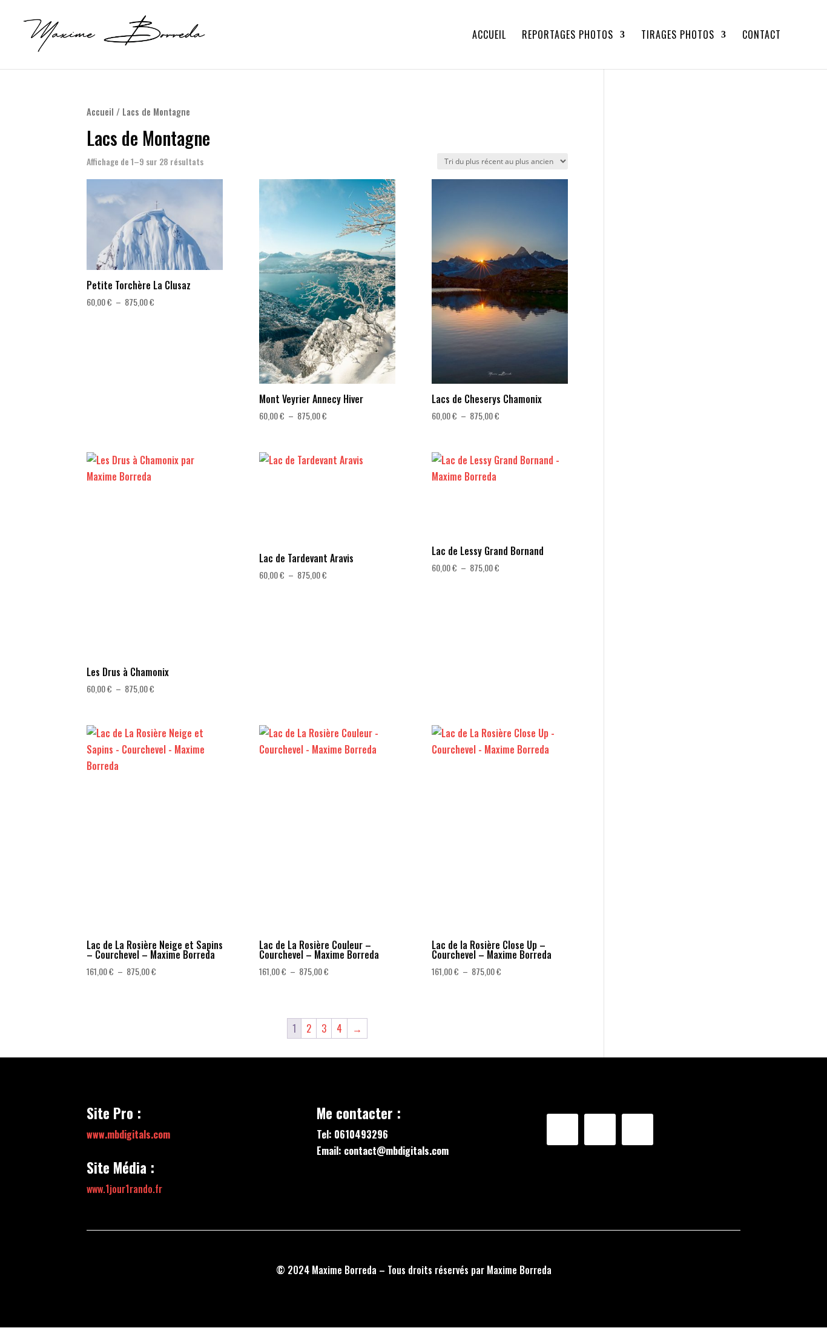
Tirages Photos (677, 36)
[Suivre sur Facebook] (562, 1129)
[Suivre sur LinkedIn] (637, 1129)
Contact (761, 36)
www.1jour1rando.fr (124, 1189)
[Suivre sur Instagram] (600, 1129)
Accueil (489, 36)
